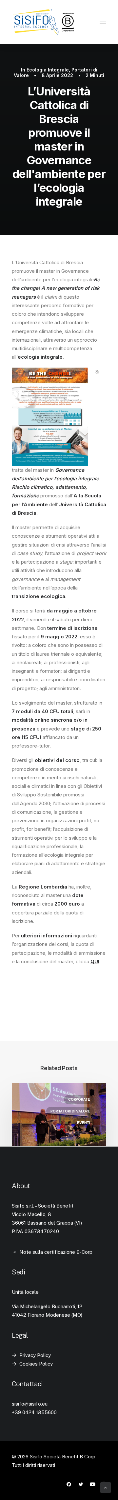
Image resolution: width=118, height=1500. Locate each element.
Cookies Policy (36, 1364)
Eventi (83, 1122)
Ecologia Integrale (48, 69)
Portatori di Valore (70, 1111)
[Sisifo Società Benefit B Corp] (43, 22)
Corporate (79, 1099)
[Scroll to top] (105, 1487)
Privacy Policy (35, 1355)
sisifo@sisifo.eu (30, 1404)
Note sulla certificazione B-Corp (55, 1252)
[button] (103, 22)
